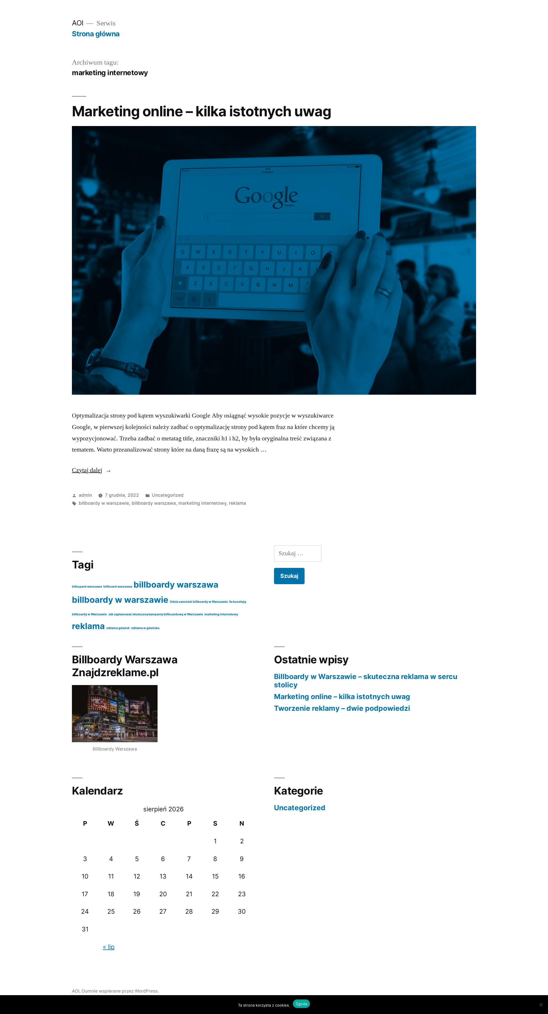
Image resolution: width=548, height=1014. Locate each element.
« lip (108, 947)
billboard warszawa (117, 586)
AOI (78, 23)
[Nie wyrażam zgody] (541, 1004)
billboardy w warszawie (104, 503)
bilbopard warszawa (87, 586)
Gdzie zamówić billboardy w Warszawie (199, 602)
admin (85, 495)
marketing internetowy (202, 503)
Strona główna (96, 33)
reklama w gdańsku (145, 628)
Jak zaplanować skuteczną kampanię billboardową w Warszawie (155, 614)
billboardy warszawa (154, 503)
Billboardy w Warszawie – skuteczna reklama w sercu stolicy (365, 680)
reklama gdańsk (118, 628)
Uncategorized (168, 495)
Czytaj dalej (92, 470)
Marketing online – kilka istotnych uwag (201, 111)
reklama (237, 503)
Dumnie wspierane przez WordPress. (120, 991)
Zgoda (301, 1003)
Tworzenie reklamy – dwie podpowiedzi (342, 708)
